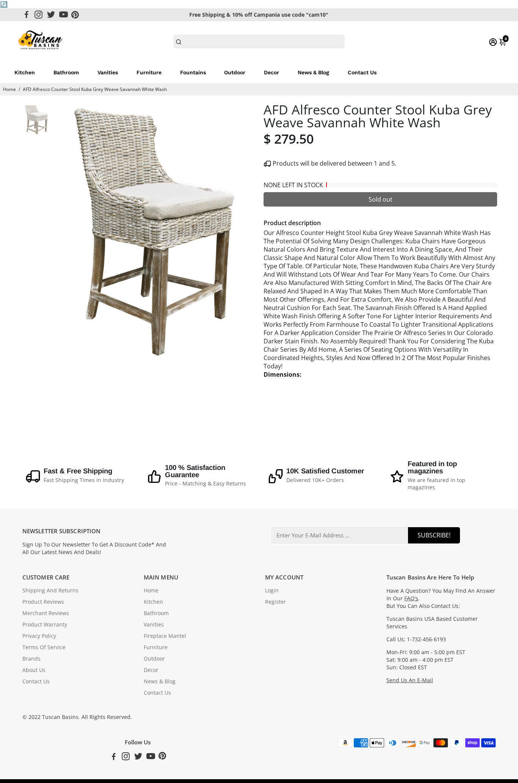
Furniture (149, 72)
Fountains (193, 72)
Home (9, 89)
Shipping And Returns (50, 590)
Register (275, 601)
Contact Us (362, 72)
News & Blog (313, 72)
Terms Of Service (44, 647)
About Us (34, 670)
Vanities (107, 72)
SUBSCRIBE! (434, 535)
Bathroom (66, 72)
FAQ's (411, 598)
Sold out (380, 199)
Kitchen (24, 72)
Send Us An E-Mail (409, 680)
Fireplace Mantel (165, 636)
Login (272, 590)
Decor (271, 72)
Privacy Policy (39, 636)
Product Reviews (43, 601)
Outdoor (234, 72)
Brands (31, 658)
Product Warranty (44, 624)
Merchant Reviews (45, 613)
